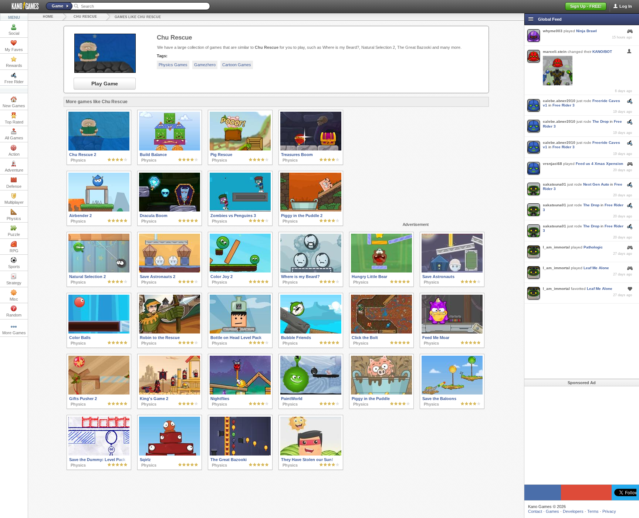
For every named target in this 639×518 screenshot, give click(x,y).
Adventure (14, 170)
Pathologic (593, 247)
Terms (593, 511)
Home (48, 16)
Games (552, 511)
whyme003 (552, 31)
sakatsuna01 (554, 184)
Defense (13, 186)
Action (14, 154)
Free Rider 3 (563, 105)
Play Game (104, 84)
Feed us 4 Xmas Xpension (599, 164)
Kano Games (22, 6)
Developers (573, 511)
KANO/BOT (602, 52)
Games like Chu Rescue (138, 17)
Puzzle (14, 234)
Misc (14, 299)
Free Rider (14, 81)
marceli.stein (555, 52)
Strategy (13, 283)
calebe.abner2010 (559, 101)
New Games (14, 106)
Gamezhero (205, 64)
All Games (14, 138)
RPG (14, 250)
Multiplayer (14, 202)
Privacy (609, 511)
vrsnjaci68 (552, 164)
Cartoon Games (236, 64)
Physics (14, 218)
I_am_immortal (556, 247)
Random (13, 315)
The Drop (600, 121)
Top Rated (14, 122)
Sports (14, 266)
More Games (14, 333)
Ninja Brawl (586, 31)
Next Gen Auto (596, 184)
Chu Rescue (85, 16)
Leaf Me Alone (596, 268)
